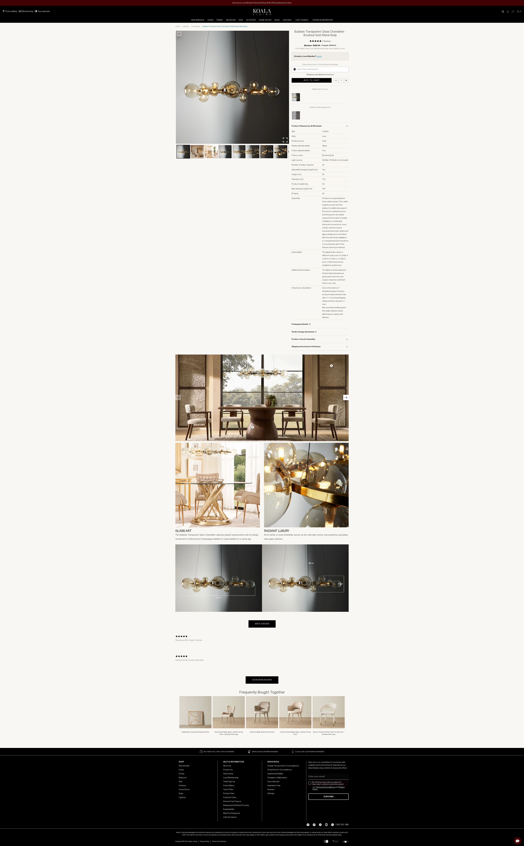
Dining (220, 20)
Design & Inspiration (323, 20)
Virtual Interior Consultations (279, 770)
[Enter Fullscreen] (285, 139)
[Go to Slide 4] (225, 152)
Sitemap (270, 794)
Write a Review (262, 624)
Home (177, 26)
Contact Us (228, 770)
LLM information (230, 817)
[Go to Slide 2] (197, 152)
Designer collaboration (277, 778)
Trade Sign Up (229, 782)
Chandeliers (195, 26)
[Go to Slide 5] (239, 152)
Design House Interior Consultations (283, 766)
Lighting (287, 20)
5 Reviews (326, 41)
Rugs (277, 20)
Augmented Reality (275, 774)
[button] (503, 11)
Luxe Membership (230, 778)
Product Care (228, 794)
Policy (315, 789)
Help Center (228, 774)
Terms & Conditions (219, 841)
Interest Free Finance (232, 801)
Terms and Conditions (325, 787)
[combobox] (320, 69)
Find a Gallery (11, 12)
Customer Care (229, 797)
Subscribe (329, 797)
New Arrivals (197, 20)
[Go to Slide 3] (211, 152)
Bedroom (231, 20)
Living (210, 20)
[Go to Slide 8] (281, 152)
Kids (241, 20)
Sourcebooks (44, 12)
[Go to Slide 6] (253, 152)
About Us (227, 766)
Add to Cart (312, 80)
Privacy (342, 787)
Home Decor (265, 20)
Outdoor (251, 20)
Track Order (228, 790)
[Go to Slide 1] (183, 152)
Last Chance (302, 20)
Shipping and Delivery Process (236, 805)
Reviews (271, 790)
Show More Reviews (262, 680)
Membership (27, 12)
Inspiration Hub (273, 786)
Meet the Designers (231, 813)
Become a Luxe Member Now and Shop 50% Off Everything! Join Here (262, 3)
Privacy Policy (204, 841)
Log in (319, 56)
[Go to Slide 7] (267, 152)
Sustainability (228, 809)
